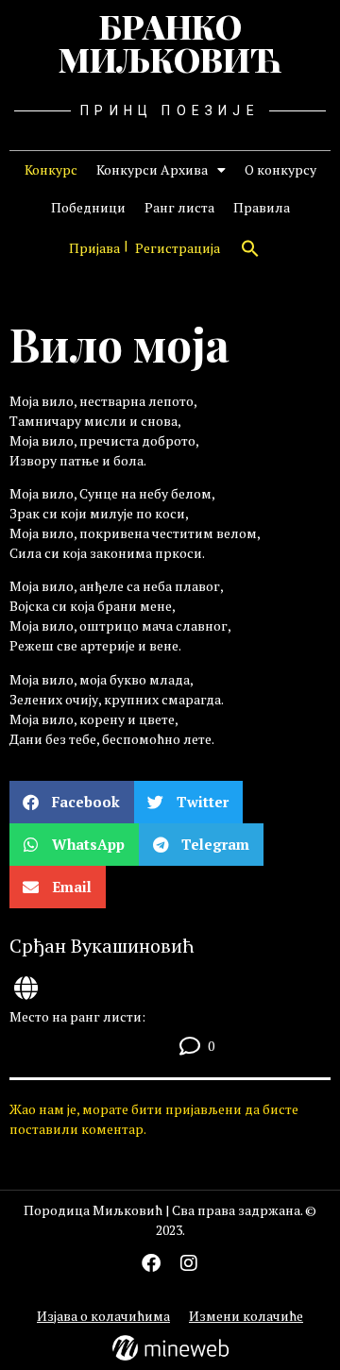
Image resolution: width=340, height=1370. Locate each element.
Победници (88, 207)
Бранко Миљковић (170, 42)
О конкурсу (280, 169)
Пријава (94, 248)
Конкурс (51, 169)
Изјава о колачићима (103, 1316)
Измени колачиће (246, 1316)
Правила (261, 207)
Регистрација (177, 248)
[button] (250, 248)
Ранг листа (179, 207)
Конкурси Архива (152, 169)
